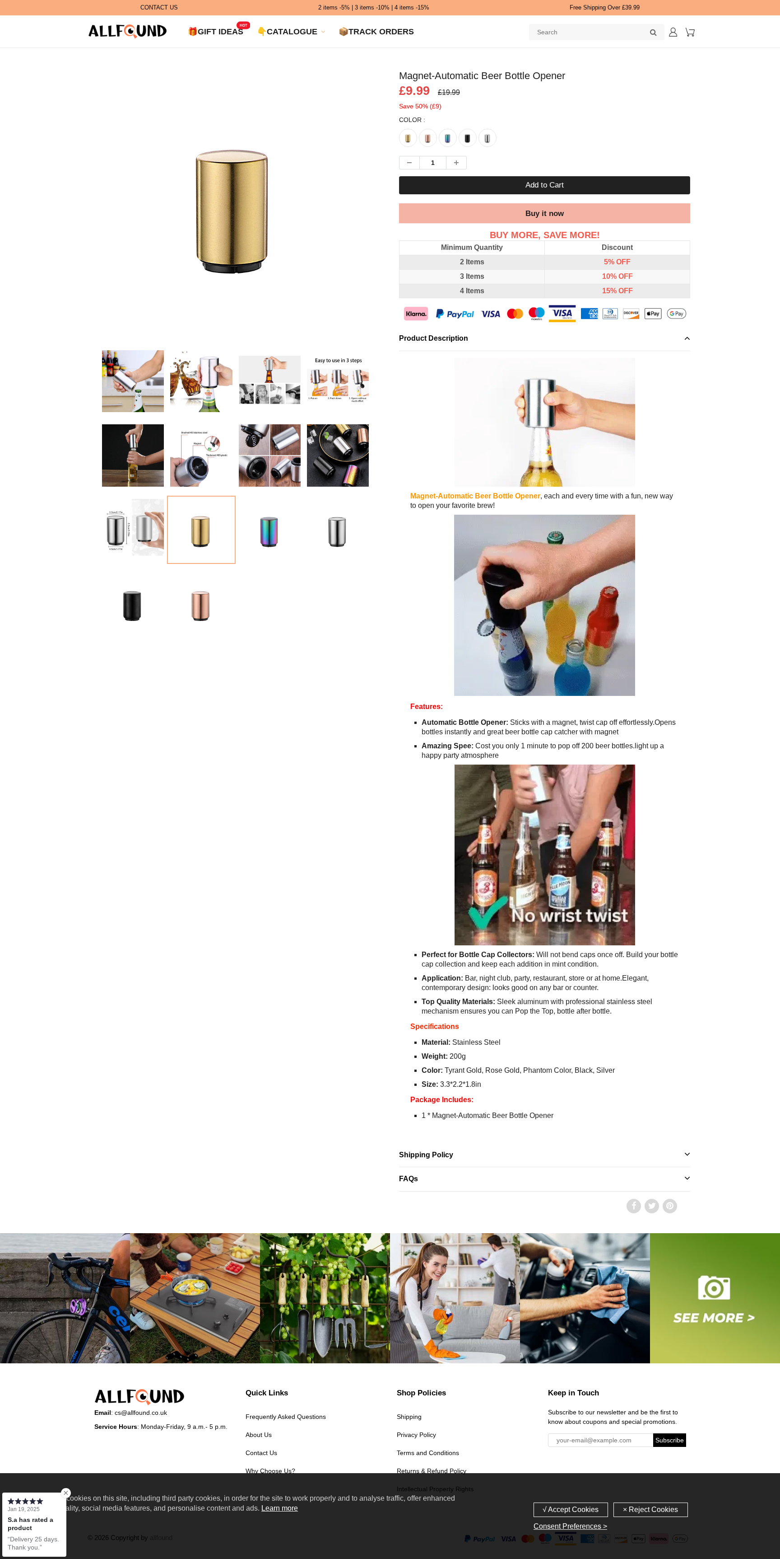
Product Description (433, 338)
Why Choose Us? (270, 1470)
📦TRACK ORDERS (376, 31)
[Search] (653, 32)
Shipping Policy (426, 1155)
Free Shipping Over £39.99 (605, 7)
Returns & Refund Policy (431, 1470)
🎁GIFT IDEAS (215, 31)
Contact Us (261, 1452)
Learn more (279, 1508)
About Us (259, 1434)
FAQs (408, 1179)
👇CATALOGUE (287, 31)
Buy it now (544, 213)
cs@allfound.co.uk (141, 1412)
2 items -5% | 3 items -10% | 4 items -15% (373, 7)
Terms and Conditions (428, 1452)
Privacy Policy (416, 1434)
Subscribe (669, 1440)
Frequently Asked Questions (286, 1416)
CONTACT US (159, 7)
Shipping (409, 1416)
